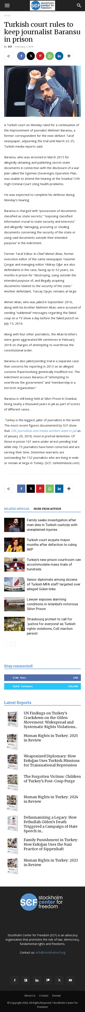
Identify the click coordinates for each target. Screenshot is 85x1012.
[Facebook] (21, 56)
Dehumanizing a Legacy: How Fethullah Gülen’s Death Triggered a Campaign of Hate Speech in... (51, 824)
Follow (73, 686)
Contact (43, 995)
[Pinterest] (40, 56)
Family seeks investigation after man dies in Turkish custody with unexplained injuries (52, 525)
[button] (7, 5)
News (7, 15)
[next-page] (13, 643)
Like (75, 677)
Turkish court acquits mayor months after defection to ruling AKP (52, 544)
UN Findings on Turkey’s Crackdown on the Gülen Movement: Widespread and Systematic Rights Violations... (50, 720)
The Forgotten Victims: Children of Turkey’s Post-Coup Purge (52, 778)
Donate (56, 995)
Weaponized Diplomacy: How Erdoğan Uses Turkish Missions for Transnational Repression (52, 760)
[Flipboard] (26, 980)
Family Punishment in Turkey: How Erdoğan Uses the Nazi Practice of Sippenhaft (51, 844)
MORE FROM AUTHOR (47, 508)
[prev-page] (6, 643)
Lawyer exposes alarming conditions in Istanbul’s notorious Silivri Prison (52, 604)
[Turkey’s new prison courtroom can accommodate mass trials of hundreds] (14, 564)
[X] (31, 56)
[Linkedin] (59, 56)
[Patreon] (48, 980)
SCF (10, 46)
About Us (29, 995)
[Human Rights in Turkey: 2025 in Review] (12, 741)
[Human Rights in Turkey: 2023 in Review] (12, 866)
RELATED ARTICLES (16, 508)
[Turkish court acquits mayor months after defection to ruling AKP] (14, 545)
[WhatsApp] (50, 56)
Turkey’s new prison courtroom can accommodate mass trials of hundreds (54, 564)
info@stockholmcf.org (50, 952)
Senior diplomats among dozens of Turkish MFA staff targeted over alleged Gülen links (53, 584)
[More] (69, 56)
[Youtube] (70, 980)
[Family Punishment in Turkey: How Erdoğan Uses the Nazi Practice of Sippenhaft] (12, 846)
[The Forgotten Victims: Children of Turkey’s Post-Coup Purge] (12, 782)
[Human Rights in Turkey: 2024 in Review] (12, 803)
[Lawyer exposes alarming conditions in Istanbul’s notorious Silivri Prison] (14, 604)
